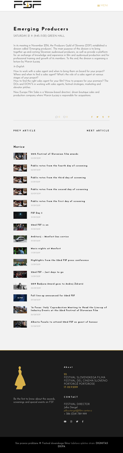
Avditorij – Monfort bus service (50, 237)
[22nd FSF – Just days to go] (20, 274)
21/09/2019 (35, 182)
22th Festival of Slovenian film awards (54, 154)
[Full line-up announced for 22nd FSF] (20, 297)
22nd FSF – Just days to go (47, 272)
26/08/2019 (36, 315)
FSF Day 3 (36, 213)
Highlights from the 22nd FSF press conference (60, 260)
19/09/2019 (35, 205)
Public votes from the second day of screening (59, 189)
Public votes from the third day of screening (58, 178)
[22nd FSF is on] (20, 227)
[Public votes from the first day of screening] (20, 203)
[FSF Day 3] (20, 215)
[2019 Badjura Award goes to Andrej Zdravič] (20, 286)
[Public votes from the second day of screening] (20, 191)
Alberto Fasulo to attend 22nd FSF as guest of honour (64, 322)
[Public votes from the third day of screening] (20, 179)
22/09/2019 (36, 170)
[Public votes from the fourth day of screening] (20, 167)
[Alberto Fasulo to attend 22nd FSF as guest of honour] (20, 324)
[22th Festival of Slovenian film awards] (20, 156)
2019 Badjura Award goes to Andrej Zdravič (57, 284)
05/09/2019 (36, 288)
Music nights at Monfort (46, 249)
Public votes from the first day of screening (58, 201)
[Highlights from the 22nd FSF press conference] (20, 262)
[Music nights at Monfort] (20, 250)
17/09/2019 (35, 253)
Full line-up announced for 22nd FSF (53, 296)
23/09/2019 (36, 158)
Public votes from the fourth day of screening (59, 166)
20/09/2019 (36, 194)
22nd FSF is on (40, 225)
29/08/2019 (36, 300)
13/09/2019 (35, 264)
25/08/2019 (36, 326)
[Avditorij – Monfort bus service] (20, 238)
